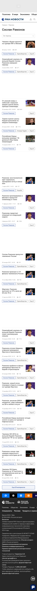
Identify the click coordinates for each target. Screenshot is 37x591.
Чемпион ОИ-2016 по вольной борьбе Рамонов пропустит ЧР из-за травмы (12, 436)
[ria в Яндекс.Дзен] (13, 495)
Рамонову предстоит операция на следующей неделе (11, 215)
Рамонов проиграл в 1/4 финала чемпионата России (13, 273)
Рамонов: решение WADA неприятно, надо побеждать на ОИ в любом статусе (12, 402)
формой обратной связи (10, 573)
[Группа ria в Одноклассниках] (28, 495)
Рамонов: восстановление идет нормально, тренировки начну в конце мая (12, 180)
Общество (14, 507)
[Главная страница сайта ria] (12, 19)
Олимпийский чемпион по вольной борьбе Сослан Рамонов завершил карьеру (12, 62)
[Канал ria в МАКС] (5, 495)
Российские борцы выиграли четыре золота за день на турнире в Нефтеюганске (16, 420)
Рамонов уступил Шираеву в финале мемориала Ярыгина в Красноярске (12, 350)
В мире (32, 507)
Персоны (11, 25)
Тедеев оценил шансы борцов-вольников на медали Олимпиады (10, 120)
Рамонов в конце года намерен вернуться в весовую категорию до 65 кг (12, 454)
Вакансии (5, 519)
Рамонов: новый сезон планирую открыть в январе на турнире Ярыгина (13, 385)
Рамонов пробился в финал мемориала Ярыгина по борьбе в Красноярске (12, 367)
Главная (4, 25)
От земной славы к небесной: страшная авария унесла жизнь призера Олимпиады (10, 103)
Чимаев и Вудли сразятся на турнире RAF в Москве (12, 42)
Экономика (24, 507)
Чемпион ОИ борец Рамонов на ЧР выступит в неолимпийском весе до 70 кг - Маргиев (12, 472)
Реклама (17, 511)
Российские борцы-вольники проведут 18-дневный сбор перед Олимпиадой (11, 139)
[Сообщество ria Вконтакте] (21, 495)
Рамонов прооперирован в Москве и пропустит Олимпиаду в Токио (12, 197)
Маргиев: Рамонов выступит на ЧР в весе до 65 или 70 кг (12, 291)
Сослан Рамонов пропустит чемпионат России (12, 255)
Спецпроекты (7, 511)
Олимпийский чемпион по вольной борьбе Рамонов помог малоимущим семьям (12, 333)
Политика (5, 507)
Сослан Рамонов (13, 29)
